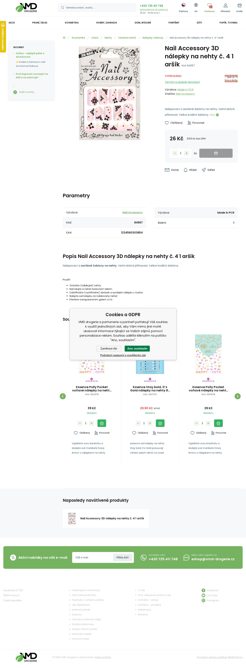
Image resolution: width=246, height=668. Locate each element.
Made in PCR (185, 90)
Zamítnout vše (108, 348)
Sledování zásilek (82, 634)
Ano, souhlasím (137, 348)
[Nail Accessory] (231, 84)
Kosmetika (78, 37)
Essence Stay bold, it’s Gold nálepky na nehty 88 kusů (150, 388)
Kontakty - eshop (148, 600)
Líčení (94, 37)
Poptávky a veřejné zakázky (88, 600)
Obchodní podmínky (84, 595)
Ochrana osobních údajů (86, 619)
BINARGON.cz (235, 657)
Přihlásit (122, 557)
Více (212, 115)
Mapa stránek (103, 657)
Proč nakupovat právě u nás (154, 595)
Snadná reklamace (83, 624)
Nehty (108, 37)
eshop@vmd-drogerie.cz (154, 9)
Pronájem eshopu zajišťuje (212, 657)
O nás (141, 590)
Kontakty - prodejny (149, 604)
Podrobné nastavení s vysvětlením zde (123, 355)
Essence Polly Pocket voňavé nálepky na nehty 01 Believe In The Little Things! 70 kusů (91, 388)
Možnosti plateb (81, 609)
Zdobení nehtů (127, 37)
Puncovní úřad (80, 639)
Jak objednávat (81, 604)
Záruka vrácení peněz (84, 629)
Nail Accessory (185, 94)
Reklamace (144, 609)
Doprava (77, 614)
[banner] (26, 9)
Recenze (143, 614)
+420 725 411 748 (151, 6)
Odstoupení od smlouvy (86, 590)
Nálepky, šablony (152, 37)
